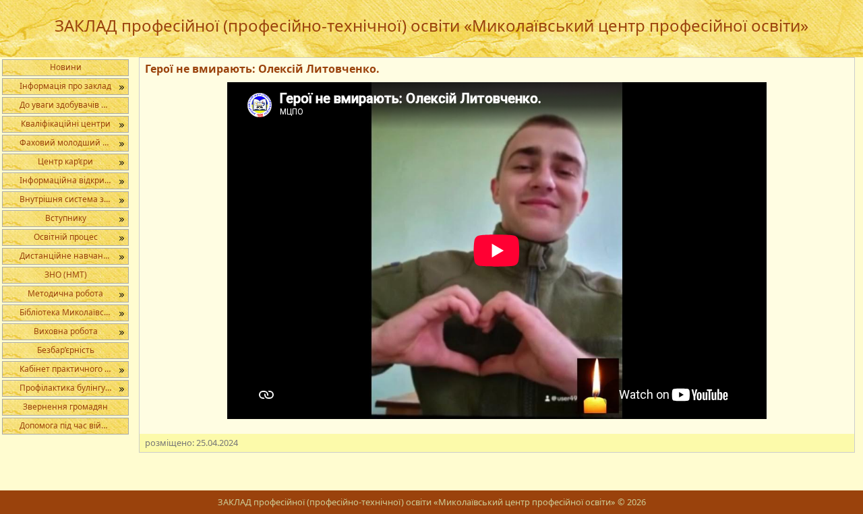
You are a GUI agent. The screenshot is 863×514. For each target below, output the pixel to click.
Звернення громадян (65, 406)
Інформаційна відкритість (71, 180)
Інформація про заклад (65, 86)
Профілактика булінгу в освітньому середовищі (74, 387)
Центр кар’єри (65, 161)
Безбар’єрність (65, 350)
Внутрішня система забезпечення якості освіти (74, 199)
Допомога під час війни (66, 425)
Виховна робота (66, 331)
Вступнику (65, 218)
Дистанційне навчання (66, 255)
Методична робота (65, 293)
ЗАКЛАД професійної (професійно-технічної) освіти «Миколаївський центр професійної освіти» (431, 25)
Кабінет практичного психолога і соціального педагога (74, 369)
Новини (66, 67)
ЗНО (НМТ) (65, 274)
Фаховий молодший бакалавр (74, 142)
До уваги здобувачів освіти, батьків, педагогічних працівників (74, 104)
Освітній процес (66, 237)
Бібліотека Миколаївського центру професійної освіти (74, 312)
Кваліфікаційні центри (66, 123)
